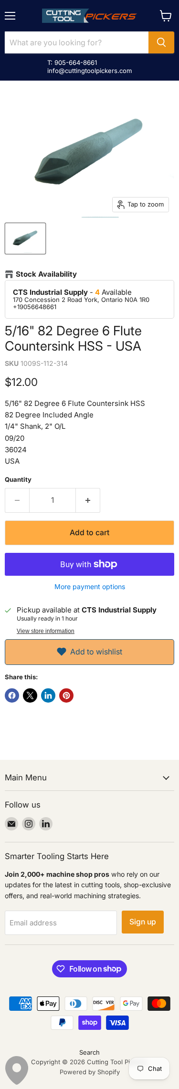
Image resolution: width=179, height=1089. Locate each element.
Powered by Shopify (90, 1072)
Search (89, 1052)
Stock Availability (46, 274)
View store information (45, 631)
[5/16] (25, 238)
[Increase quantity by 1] (88, 500)
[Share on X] (30, 695)
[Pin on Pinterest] (66, 695)
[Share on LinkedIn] (48, 695)
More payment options (89, 587)
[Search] (161, 42)
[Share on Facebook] (12, 695)
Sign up (142, 921)
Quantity (18, 479)
